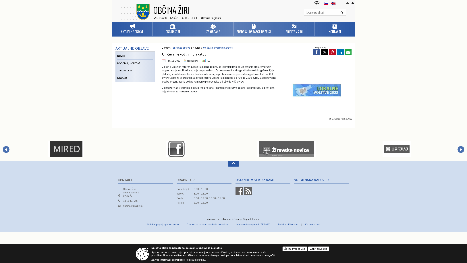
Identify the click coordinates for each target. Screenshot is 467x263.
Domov (166, 47)
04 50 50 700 (191, 18)
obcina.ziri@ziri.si (212, 18)
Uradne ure (187, 180)
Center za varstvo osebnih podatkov (207, 224)
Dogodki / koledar (128, 63)
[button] (6, 149)
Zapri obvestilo (318, 248)
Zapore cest (124, 70)
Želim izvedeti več (294, 248)
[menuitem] (132, 29)
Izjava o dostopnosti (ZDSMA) (253, 224)
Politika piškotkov (288, 224)
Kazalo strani (312, 224)
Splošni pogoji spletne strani (163, 224)
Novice (196, 47)
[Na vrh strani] (233, 164)
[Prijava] (352, 2)
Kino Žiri (122, 77)
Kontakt (125, 180)
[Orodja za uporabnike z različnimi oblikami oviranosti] (317, 3)
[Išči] (342, 12)
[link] (316, 52)
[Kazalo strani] (347, 2)
